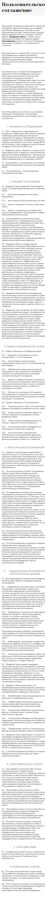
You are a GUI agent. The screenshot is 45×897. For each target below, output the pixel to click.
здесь (4, 638)
